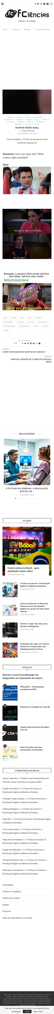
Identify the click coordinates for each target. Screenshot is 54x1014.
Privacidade (8, 885)
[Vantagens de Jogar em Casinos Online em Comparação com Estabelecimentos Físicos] (10, 650)
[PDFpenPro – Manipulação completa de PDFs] (10, 693)
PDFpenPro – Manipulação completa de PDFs (32, 688)
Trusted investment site (13, 860)
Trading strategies (10, 809)
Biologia (27, 29)
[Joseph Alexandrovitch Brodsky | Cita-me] (10, 733)
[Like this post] (17, 343)
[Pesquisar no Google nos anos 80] (10, 713)
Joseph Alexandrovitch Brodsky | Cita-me (35, 728)
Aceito (27, 1011)
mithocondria (9, 326)
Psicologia (28, 124)
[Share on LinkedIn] (31, 343)
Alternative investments (13, 870)
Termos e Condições (12, 892)
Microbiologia (40, 121)
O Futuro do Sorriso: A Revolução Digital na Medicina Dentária (35, 584)
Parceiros (7, 911)
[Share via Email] (39, 343)
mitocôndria (24, 326)
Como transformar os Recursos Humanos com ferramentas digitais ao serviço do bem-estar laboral (34, 607)
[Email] (48, 3)
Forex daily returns (11, 829)
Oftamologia (18, 124)
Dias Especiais (8, 119)
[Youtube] (44, 3)
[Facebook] (35, 3)
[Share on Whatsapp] (36, 343)
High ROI (7, 819)
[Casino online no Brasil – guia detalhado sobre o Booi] (27, 551)
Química (36, 124)
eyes (29, 318)
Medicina (30, 121)
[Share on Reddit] (34, 343)
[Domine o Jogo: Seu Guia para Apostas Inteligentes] (10, 630)
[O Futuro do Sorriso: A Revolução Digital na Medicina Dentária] (27, 462)
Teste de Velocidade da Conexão (17, 918)
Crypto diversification (12, 850)
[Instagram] (41, 3)
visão (6, 330)
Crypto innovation (10, 789)
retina (45, 326)
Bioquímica (19, 117)
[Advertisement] (27, 60)
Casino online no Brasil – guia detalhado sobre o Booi (23, 569)
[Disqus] (27, 396)
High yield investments (13, 840)
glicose (20, 322)
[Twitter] (38, 3)
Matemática (20, 121)
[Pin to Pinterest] (28, 343)
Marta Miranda (28, 131)
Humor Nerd (10, 121)
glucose (31, 322)
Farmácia (29, 119)
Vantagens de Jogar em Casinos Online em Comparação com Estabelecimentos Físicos (34, 646)
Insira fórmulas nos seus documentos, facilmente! (31, 748)
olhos (36, 326)
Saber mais (37, 1011)
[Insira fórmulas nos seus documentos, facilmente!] (10, 753)
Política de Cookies (11, 898)
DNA (21, 318)
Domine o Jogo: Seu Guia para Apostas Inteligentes (33, 625)
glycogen (43, 322)
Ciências (16, 29)
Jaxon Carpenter (10, 778)
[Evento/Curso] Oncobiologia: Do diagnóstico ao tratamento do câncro (23, 676)
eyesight (38, 318)
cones (13, 318)
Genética (44, 119)
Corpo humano (38, 117)
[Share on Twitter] (25, 343)
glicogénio (8, 322)
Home (5, 29)
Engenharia (19, 119)
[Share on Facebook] (22, 343)
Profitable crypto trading (13, 799)
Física (37, 119)
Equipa (6, 905)
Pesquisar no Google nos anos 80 (35, 707)
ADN (5, 318)
